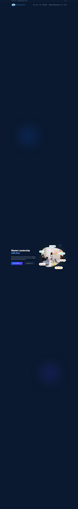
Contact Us (28, 263)
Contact (65, 4)
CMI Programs (44, 4)
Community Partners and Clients (54, 4)
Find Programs (16, 263)
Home (34, 4)
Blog (62, 4)
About (37, 4)
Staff (40, 4)
